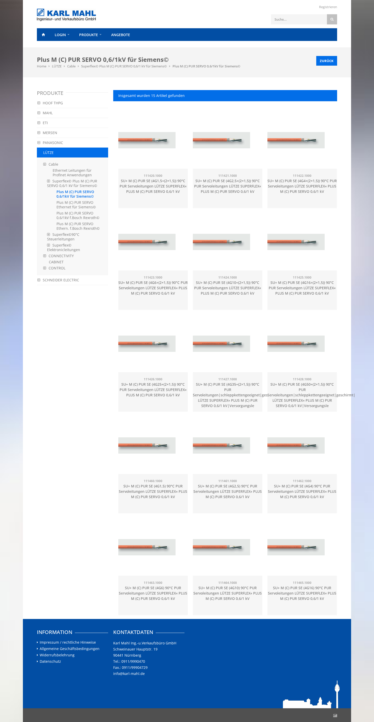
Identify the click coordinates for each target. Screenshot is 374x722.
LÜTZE (57, 66)
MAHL (48, 112)
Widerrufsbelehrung (57, 655)
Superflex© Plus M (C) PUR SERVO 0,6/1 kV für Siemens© (124, 66)
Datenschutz (50, 661)
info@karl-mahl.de (129, 673)
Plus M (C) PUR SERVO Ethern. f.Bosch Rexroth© (78, 226)
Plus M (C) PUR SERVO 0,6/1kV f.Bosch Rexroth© (77, 215)
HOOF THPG (53, 102)
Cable (71, 66)
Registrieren (328, 7)
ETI (45, 122)
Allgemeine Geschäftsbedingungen (69, 648)
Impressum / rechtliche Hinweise (68, 642)
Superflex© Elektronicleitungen (63, 247)
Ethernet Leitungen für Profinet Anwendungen (72, 172)
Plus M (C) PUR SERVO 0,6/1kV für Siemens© (206, 66)
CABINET (56, 261)
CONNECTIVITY (61, 255)
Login (60, 34)
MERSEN (50, 132)
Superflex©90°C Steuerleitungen (63, 236)
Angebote (120, 34)
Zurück (327, 61)
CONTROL (57, 268)
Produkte (88, 34)
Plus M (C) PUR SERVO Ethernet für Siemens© (76, 204)
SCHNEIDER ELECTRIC (61, 280)
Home (43, 34)
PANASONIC (53, 142)
